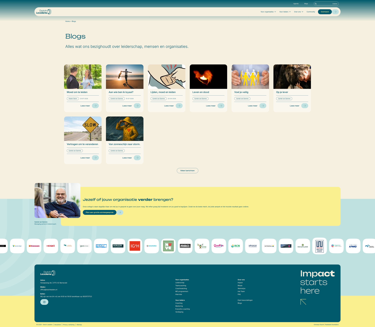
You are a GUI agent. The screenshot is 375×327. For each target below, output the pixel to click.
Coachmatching (181, 288)
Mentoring (179, 306)
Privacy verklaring (69, 324)
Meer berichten (187, 171)
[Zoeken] (316, 4)
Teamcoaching (180, 285)
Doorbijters (335, 324)
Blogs (306, 3)
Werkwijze (241, 288)
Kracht (322, 324)
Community (311, 12)
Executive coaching (182, 309)
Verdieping (179, 312)
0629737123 (87, 296)
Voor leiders (283, 12)
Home (67, 21)
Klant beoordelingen (245, 300)
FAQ (239, 294)
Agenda (296, 3)
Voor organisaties (267, 12)
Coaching (178, 303)
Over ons (297, 12)
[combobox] (326, 4)
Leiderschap (179, 283)
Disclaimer (57, 324)
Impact (240, 283)
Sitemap (79, 324)
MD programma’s (181, 291)
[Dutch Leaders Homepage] (43, 11)
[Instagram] (44, 302)
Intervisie (178, 294)
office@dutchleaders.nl (48, 290)
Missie (240, 285)
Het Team (241, 291)
